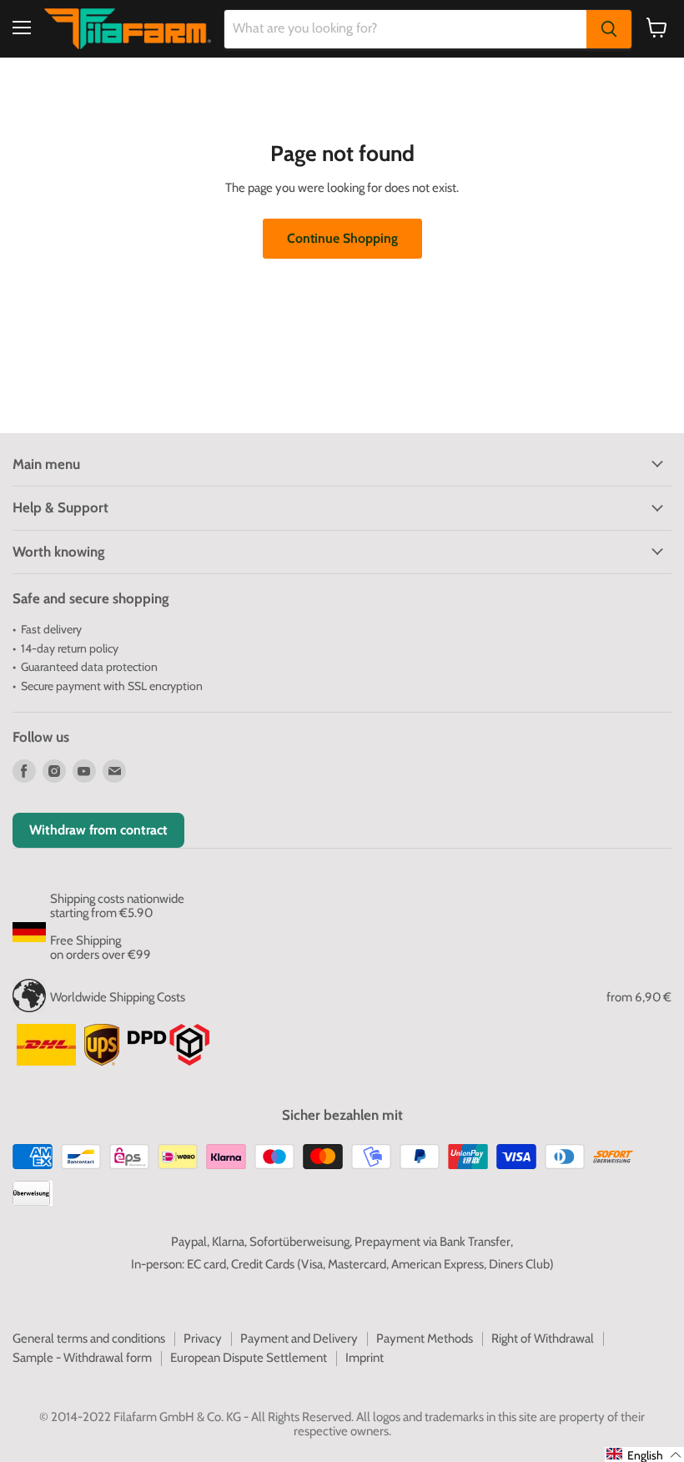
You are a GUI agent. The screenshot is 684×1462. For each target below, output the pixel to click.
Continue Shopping (342, 238)
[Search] (608, 29)
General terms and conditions (89, 1338)
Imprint (364, 1357)
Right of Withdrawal (542, 1338)
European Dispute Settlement (248, 1357)
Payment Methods (424, 1338)
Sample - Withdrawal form (82, 1357)
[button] (644, 1454)
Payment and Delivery (299, 1338)
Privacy (203, 1338)
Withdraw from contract (98, 830)
